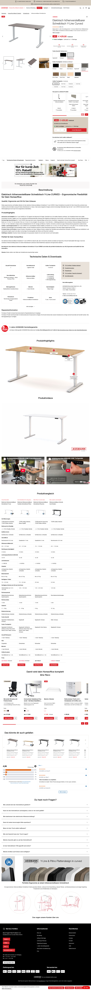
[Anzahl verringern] (56, 130)
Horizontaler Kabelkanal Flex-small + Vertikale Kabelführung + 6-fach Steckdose (33, 700)
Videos (47, 160)
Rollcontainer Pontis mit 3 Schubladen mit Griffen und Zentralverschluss (72, 700)
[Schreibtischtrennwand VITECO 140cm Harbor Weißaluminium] (73, 96)
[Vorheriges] (3, 36)
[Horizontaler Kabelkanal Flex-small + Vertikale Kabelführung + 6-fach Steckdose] (33, 689)
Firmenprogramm (77, 150)
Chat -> (6, 946)
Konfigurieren (69, 987)
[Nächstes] (50, 36)
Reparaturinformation (30, 160)
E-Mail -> (6, 942)
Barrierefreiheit (72, 932)
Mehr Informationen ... (7, 988)
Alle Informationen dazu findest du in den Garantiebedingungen (72, 330)
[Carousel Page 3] (33, 63)
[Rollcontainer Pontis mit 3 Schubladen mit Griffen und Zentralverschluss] (73, 689)
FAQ (86, 160)
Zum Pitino (21, 664)
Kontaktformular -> (9, 950)
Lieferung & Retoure (41, 940)
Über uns (39, 932)
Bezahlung (39, 935)
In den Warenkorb (76, 130)
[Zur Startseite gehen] (4, 8)
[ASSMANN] (69, 17)
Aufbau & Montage (41, 938)
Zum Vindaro (54, 664)
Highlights (40, 160)
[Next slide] (88, 160)
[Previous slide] (2, 160)
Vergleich (53, 160)
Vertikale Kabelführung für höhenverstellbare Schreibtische (59, 101)
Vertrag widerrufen (9, 962)
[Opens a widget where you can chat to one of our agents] (86, 987)
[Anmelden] (83, 7)
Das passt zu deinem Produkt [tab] (60, 91)
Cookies (71, 938)
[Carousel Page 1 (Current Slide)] (9, 63)
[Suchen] (80, 7)
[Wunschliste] (86, 7)
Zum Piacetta (38, 664)
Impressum (71, 943)
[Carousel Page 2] (21, 63)
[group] (15, 160)
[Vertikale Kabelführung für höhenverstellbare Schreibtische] (59, 96)
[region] (22, 1)
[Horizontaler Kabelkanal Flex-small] (88, 96)
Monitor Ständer (49, 699)
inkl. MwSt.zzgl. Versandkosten (61, 123)
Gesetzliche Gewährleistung (43, 948)
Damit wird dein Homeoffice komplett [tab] (45, 671)
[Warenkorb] (89, 7)
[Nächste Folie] (86, 114)
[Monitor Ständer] (53, 689)
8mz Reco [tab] (45, 675)
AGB (70, 946)
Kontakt (71, 940)
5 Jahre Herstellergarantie (43, 946)
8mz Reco (80, 160)
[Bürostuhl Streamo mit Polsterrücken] (13, 689)
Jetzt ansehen (9, 718)
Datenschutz (72, 935)
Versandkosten (41, 980)
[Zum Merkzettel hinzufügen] (87, 17)
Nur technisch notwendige (56, 987)
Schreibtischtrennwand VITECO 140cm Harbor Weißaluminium (73, 101)
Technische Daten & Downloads (15, 160)
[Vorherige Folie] (82, 723)
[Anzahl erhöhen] (64, 130)
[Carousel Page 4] (45, 63)
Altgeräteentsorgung (42, 943)
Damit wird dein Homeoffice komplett (66, 160)
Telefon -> (6, 939)
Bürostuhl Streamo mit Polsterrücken (10, 700)
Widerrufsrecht (72, 948)
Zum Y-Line (5, 664)
